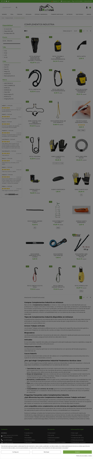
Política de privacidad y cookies (84, 455)
